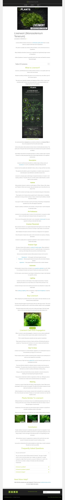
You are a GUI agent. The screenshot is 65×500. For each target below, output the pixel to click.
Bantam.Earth (8, 497)
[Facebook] (9, 492)
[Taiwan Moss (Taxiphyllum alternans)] (32, 421)
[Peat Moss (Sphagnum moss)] (20, 421)
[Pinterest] (14, 492)
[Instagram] (17, 492)
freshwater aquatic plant (38, 42)
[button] (32, 452)
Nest (38, 5)
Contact (60, 497)
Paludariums (24, 257)
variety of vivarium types (36, 247)
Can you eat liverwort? (20, 452)
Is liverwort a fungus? (20, 472)
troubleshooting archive (45, 482)
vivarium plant (43, 219)
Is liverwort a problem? (21, 466)
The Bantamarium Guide (32, 491)
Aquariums (22, 262)
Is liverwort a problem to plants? (23, 469)
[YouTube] (12, 492)
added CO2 (31, 360)
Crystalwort (21, 164)
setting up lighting (22, 290)
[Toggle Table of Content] (48, 64)
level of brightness (41, 290)
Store (25, 5)
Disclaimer (56, 497)
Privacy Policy (50, 497)
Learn (32, 5)
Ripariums (20, 259)
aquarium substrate (39, 268)
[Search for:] (51, 492)
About (54, 497)
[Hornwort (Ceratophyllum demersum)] (45, 421)
